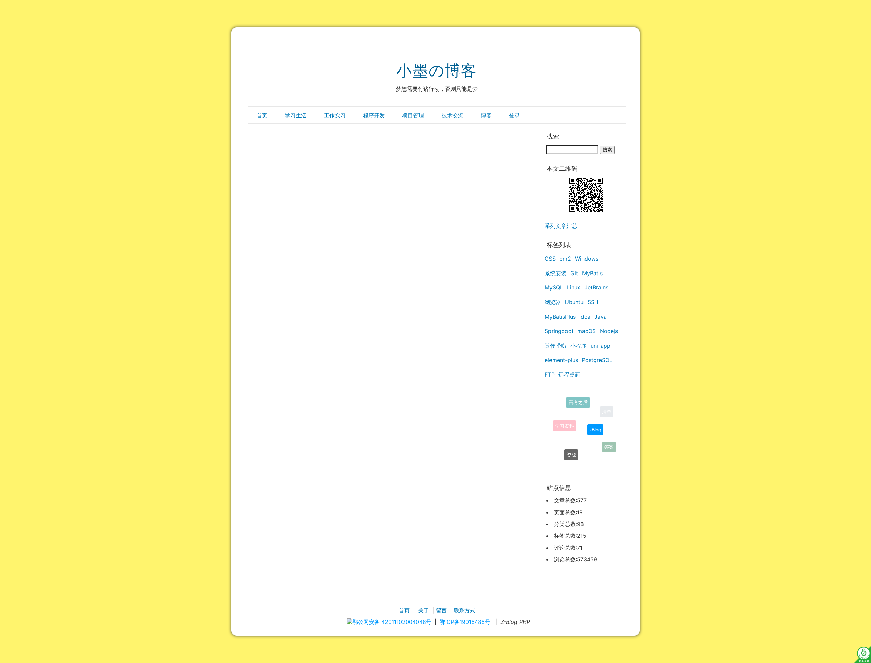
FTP (550, 374)
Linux (573, 287)
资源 (571, 449)
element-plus (561, 360)
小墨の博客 (436, 70)
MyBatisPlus (560, 316)
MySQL (554, 287)
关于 (423, 610)
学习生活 (296, 115)
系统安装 (555, 273)
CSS (550, 258)
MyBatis (592, 273)
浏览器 (553, 302)
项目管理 (413, 115)
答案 (609, 444)
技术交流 (452, 115)
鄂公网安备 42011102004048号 (391, 621)
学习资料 (564, 419)
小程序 (578, 345)
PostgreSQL (597, 360)
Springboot (559, 331)
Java (600, 316)
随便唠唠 (555, 345)
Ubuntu (574, 302)
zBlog (595, 421)
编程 (586, 462)
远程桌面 (569, 374)
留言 (441, 610)
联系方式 (464, 610)
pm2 (565, 258)
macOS (586, 331)
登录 (514, 115)
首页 (262, 115)
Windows (586, 258)
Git (574, 273)
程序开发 (374, 115)
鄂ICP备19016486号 (465, 621)
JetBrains (596, 287)
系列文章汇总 (561, 225)
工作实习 (335, 115)
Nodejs (609, 331)
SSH (593, 302)
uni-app (600, 345)
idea (584, 316)
